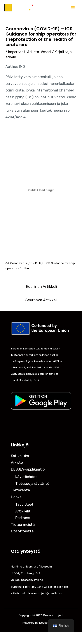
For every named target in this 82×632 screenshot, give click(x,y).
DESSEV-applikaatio (28, 469)
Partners (22, 518)
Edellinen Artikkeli (41, 286)
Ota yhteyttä (22, 531)
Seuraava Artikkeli (41, 300)
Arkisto (33, 52)
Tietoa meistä (23, 525)
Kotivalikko (20, 456)
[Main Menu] (73, 8)
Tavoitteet (24, 504)
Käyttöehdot (26, 477)
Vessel (46, 52)
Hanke (16, 497)
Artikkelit (23, 511)
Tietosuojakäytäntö (32, 484)
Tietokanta (20, 490)
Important (16, 52)
